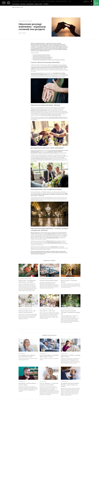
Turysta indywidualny (15, 1)
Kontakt (40, 4)
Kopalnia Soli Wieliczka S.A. (50, 1)
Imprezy (30, 1)
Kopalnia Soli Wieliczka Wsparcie (61, 1)
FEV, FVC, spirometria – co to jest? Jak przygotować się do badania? (49, 384)
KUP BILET (46, 4)
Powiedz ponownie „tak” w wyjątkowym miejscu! (42, 58)
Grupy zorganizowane (24, 1)
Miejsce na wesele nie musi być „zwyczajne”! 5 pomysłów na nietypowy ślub (70, 312)
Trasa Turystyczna (15, 4)
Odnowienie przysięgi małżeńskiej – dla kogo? (41, 56)
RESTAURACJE (43, 1)
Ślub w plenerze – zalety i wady (47, 311)
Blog (70, 1)
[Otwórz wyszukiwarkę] (91, 4)
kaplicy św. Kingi (38, 236)
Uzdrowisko (35, 1)
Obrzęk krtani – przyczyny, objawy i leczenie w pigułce (27, 384)
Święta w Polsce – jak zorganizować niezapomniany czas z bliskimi (27, 281)
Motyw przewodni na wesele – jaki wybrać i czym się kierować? (27, 311)
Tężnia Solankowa (30, 4)
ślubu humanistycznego (46, 158)
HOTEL (39, 1)
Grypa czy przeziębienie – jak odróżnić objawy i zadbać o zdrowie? (49, 356)
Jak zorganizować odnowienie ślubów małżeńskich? (42, 57)
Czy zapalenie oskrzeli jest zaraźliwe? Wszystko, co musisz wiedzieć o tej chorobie (70, 385)
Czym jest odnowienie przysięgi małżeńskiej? (41, 54)
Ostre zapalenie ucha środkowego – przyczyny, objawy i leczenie (27, 356)
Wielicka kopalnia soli (35, 232)
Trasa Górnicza (23, 4)
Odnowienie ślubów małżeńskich (37, 73)
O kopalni (36, 4)
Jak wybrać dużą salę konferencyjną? (49, 280)
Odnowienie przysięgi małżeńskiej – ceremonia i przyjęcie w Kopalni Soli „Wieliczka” (49, 59)
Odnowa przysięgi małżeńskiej (36, 150)
